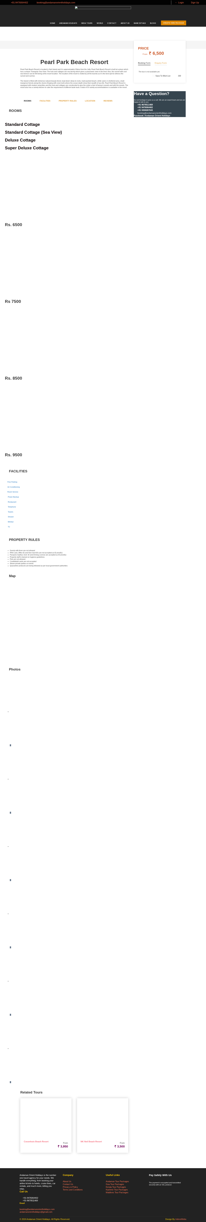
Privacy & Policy (70, 1187)
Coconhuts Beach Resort (36, 1141)
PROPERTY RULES (68, 101)
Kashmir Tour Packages (117, 1189)
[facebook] (152, 2)
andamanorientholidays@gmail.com (36, 1212)
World (100, 23)
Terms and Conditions (73, 1189)
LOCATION (90, 101)
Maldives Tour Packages (117, 1192)
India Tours (86, 23)
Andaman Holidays (68, 23)
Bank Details (140, 23)
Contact (111, 23)
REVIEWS (108, 101)
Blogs (153, 23)
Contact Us (68, 1184)
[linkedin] (156, 2)
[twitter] (161, 2)
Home (52, 23)
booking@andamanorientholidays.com (37, 1209)
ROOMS (27, 101)
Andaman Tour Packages (117, 1181)
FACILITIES (45, 101)
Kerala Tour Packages (116, 1187)
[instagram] (166, 2)
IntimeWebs (180, 1219)
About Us (125, 23)
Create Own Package (173, 23)
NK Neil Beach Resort (91, 1141)
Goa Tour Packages (115, 1184)
